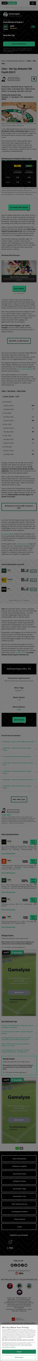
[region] (19, 1343)
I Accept (19, 1351)
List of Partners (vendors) (8, 1347)
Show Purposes (19, 1357)
